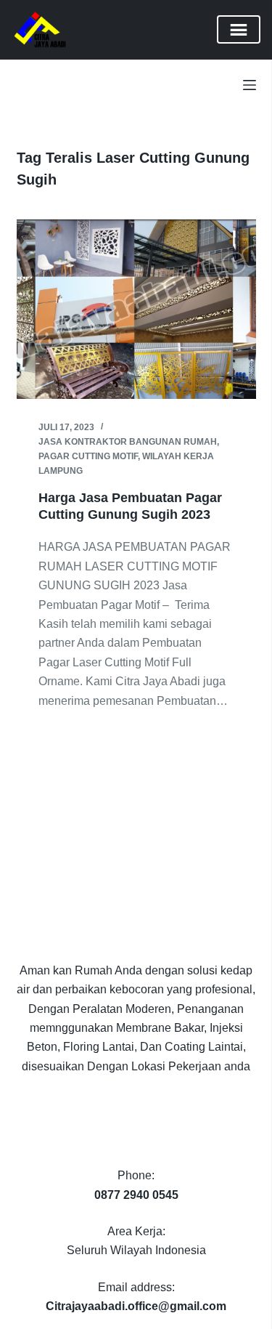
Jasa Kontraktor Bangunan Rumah (127, 442)
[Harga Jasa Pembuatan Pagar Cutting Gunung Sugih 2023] (136, 309)
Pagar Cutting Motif (88, 456)
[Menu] (249, 85)
